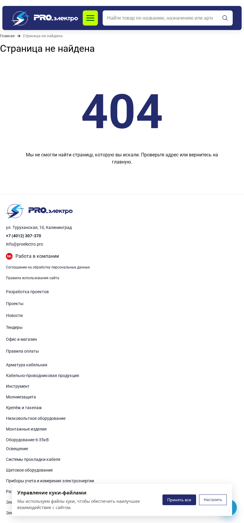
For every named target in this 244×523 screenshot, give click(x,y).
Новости (14, 315)
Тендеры (14, 327)
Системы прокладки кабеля (33, 459)
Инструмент (17, 386)
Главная (7, 36)
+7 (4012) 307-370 (23, 235)
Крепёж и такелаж (24, 407)
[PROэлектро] (44, 18)
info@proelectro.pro (24, 244)
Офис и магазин (21, 339)
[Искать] (225, 18)
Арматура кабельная (26, 364)
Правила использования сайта (32, 278)
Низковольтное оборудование (35, 418)
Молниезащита (21, 397)
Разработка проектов (27, 291)
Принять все (179, 499)
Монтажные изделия (26, 429)
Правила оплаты (22, 351)
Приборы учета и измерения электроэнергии (50, 480)
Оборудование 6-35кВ (27, 439)
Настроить (213, 500)
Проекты (15, 303)
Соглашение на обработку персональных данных (48, 267)
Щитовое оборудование (29, 470)
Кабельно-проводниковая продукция (42, 375)
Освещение (17, 448)
